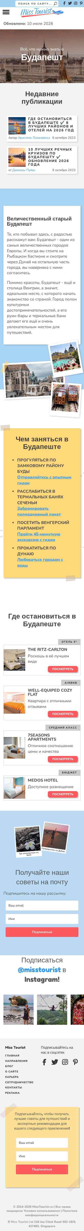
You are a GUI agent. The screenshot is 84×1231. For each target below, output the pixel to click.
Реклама (12, 1093)
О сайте (11, 1071)
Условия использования (42, 1211)
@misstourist (39, 969)
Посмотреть (62, 669)
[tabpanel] (42, 921)
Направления (16, 1061)
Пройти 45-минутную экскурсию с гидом (38, 537)
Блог (9, 1066)
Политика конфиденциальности (51, 1213)
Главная (12, 1055)
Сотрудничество (19, 1082)
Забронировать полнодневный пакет (39, 511)
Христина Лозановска (34, 137)
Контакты (13, 1087)
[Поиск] (55, 4)
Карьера (12, 1077)
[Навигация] (6, 13)
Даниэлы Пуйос (23, 170)
